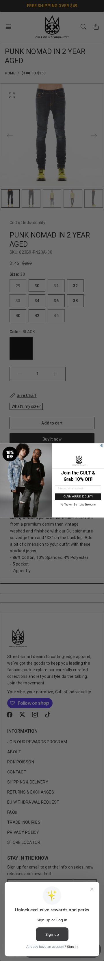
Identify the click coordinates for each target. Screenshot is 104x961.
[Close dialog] (102, 446)
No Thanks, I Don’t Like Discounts (78, 504)
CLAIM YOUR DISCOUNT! (78, 496)
